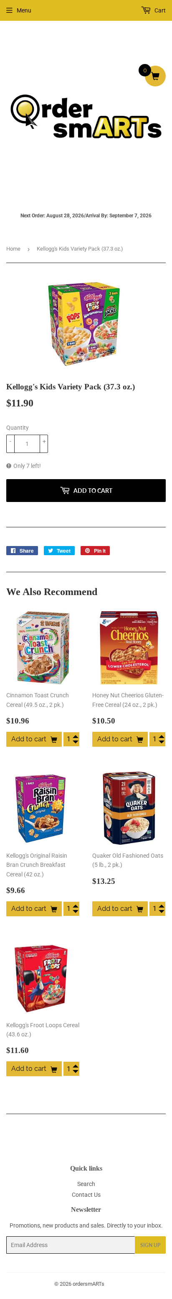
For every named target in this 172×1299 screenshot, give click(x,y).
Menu (24, 10)
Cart (159, 10)
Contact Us (86, 1194)
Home (13, 249)
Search (86, 1184)
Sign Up (150, 1245)
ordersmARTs (88, 1284)
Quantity (17, 427)
